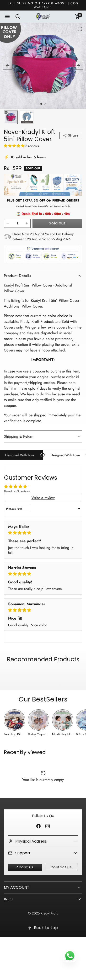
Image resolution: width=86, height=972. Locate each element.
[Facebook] (38, 826)
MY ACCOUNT (16, 887)
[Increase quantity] (27, 223)
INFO (8, 899)
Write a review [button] (43, 497)
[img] (43, 533)
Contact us (61, 867)
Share (73, 135)
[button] (7, 16)
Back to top (46, 927)
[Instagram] (47, 826)
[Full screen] (79, 29)
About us (24, 867)
